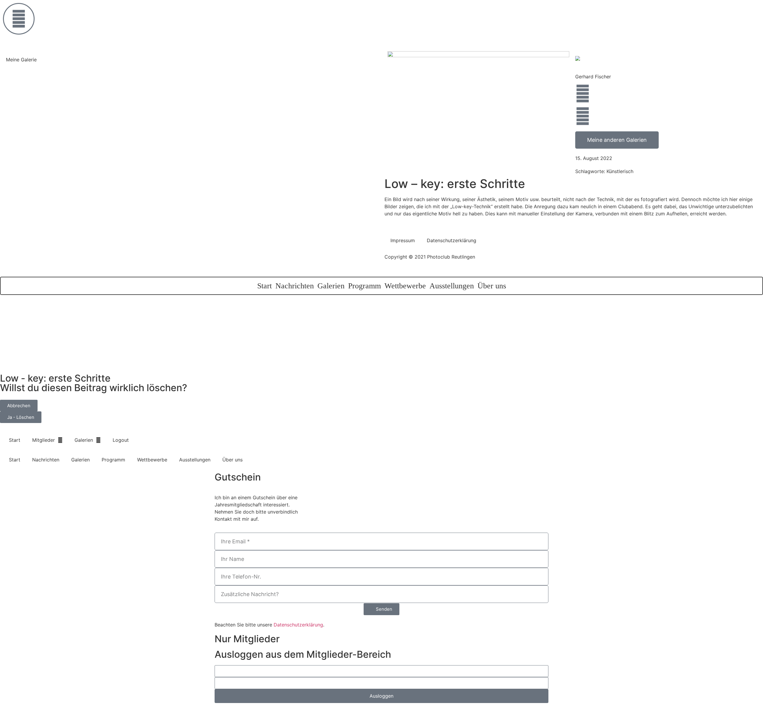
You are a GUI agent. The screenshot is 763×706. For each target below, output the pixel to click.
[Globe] (582, 93)
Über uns (491, 286)
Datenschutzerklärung (451, 240)
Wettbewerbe (405, 286)
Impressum (402, 240)
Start (264, 286)
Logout (121, 440)
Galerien (331, 286)
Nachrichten (294, 286)
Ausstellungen (451, 286)
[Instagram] (582, 116)
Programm (364, 286)
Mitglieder (43, 440)
